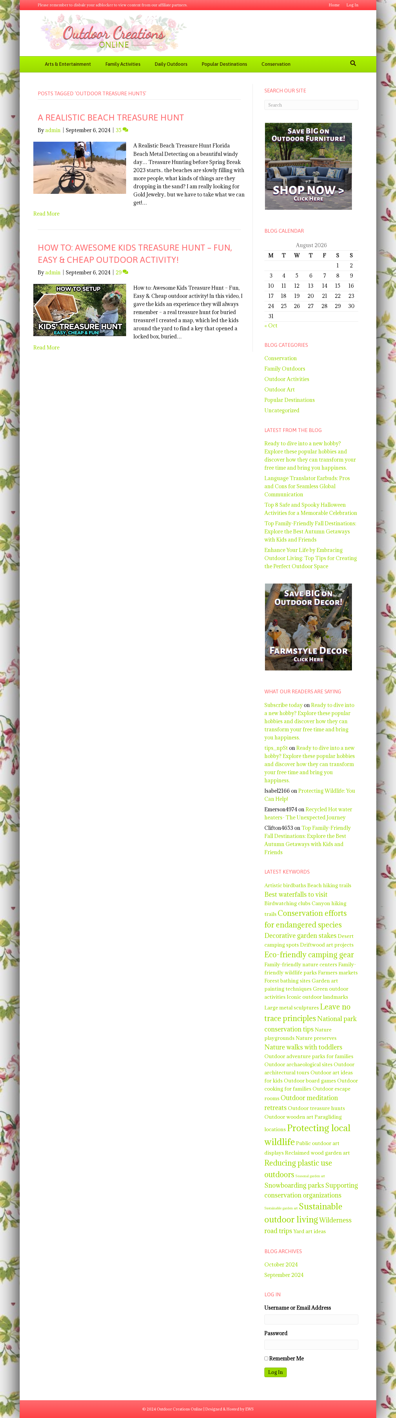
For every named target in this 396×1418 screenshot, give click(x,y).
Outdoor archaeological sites (298, 1064)
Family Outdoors (284, 368)
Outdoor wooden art (288, 1116)
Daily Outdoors (171, 64)
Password (276, 1333)
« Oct (270, 325)
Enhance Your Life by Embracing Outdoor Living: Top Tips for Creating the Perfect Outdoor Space (310, 558)
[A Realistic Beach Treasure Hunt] (79, 167)
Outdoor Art (279, 389)
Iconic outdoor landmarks (317, 997)
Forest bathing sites (287, 980)
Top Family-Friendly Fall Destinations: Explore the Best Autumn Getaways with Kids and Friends (310, 531)
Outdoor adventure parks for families (308, 1056)
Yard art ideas (309, 1231)
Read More (46, 213)
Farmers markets (338, 972)
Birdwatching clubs (287, 903)
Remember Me (286, 1358)
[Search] (353, 63)
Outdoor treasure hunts (316, 1108)
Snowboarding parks (294, 1185)
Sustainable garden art (281, 1208)
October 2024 (281, 1264)
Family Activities (123, 64)
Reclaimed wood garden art (317, 1152)
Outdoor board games (310, 1080)
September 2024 (284, 1275)
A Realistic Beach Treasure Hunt (111, 117)
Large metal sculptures (291, 1007)
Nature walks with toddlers (303, 1047)
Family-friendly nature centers (300, 964)
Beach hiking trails (329, 885)
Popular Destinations (224, 64)
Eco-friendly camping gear (309, 954)
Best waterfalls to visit (296, 894)
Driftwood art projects (327, 944)
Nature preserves (316, 1038)
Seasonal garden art (310, 1176)
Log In (352, 5)
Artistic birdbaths (285, 885)
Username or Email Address (297, 1307)
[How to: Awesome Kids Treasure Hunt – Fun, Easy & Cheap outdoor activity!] (79, 309)
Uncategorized (281, 410)
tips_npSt (276, 748)
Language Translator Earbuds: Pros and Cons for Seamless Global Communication (307, 486)
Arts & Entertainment (68, 64)
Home (334, 5)
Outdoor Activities (286, 379)
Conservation (275, 64)
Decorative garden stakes (300, 936)
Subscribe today (283, 705)
